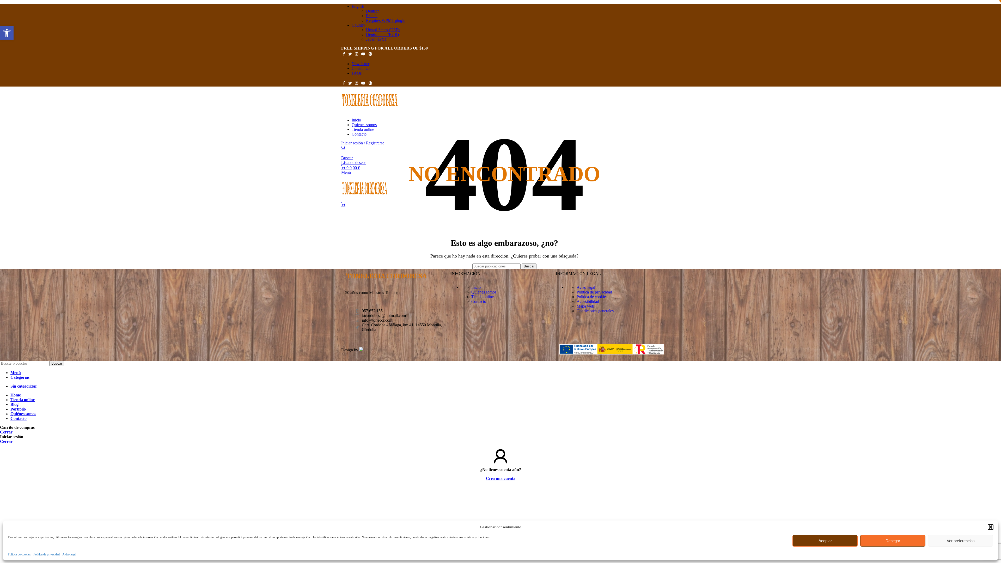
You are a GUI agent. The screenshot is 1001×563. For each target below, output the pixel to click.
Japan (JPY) (376, 39)
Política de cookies (19, 554)
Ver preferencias (961, 540)
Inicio (476, 287)
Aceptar (825, 540)
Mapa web (585, 306)
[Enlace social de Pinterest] (370, 54)
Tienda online (482, 297)
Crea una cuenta (500, 478)
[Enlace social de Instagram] (356, 54)
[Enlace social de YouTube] (363, 54)
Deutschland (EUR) (382, 34)
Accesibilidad (588, 301)
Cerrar (6, 432)
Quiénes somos (483, 292)
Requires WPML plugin (385, 20)
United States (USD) (383, 30)
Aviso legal (69, 554)
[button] (990, 527)
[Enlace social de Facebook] (344, 54)
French (371, 16)
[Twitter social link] (350, 54)
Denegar (893, 540)
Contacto (478, 301)
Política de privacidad (46, 554)
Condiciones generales (595, 311)
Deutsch (373, 11)
